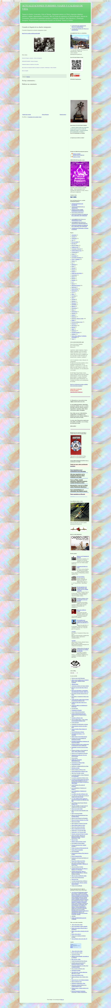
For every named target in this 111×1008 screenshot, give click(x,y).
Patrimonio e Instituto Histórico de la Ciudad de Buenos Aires (79, 985)
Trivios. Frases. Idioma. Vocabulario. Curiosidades (79, 336)
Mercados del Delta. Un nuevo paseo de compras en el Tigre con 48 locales (80, 806)
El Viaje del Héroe (80, 576)
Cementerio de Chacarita (77, 710)
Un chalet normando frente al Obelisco (79, 881)
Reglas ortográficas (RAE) (77, 952)
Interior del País (75, 289)
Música (73, 309)
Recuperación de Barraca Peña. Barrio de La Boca (80, 854)
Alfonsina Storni (75, 684)
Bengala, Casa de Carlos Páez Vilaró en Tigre (80, 688)
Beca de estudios (75, 242)
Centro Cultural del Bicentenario (78, 712)
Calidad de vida (75, 247)
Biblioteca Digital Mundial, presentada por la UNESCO (80, 957)
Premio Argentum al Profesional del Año (80, 848)
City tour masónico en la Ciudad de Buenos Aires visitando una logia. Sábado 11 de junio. (82, 588)
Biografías (74, 243)
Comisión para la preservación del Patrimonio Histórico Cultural (78, 963)
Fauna (73, 266)
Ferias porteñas (75, 758)
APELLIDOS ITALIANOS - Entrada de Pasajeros (30, 61)
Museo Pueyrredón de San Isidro (78, 827)
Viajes (73, 339)
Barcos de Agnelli (25, 70)
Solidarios (74, 334)
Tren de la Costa (75, 879)
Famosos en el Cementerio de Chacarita (83, 556)
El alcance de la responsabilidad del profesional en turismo (79, 739)
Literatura (73, 299)
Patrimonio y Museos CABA (77, 318)
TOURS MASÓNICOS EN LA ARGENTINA (78, 207)
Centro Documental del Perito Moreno (79, 961)
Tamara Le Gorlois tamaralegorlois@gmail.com (78, 154)
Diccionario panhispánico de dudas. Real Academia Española (80, 966)
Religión (73, 327)
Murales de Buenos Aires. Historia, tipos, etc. (80, 977)
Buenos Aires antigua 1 (76, 934)
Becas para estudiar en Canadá (81, 610)
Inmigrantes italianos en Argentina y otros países (30, 64)
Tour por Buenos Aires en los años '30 (79, 938)
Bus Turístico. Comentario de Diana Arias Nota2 (80, 697)
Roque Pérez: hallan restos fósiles (78, 861)
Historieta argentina (75, 768)
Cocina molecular (75, 722)
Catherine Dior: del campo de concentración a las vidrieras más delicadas (83, 649)
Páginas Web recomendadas (77, 849)
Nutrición (73, 313)
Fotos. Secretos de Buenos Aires (78, 968)
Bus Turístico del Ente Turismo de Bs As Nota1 (80, 694)
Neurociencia (74, 311)
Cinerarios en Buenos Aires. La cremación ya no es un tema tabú (82, 599)
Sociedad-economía (76, 332)
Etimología (74, 264)
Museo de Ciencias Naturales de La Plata (80, 820)
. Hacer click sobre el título (77, 924)
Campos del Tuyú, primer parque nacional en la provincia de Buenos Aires (80, 700)
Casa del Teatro (75, 708)
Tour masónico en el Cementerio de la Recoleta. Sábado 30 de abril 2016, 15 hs (82, 621)
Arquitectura (74, 238)
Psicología (74, 323)
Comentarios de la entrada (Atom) (34, 117)
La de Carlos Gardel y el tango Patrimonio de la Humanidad (80, 775)
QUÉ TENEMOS (75, 851)
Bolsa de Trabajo (75, 245)
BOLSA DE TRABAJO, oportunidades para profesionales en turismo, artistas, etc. (80, 691)
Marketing (74, 301)
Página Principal (45, 114)
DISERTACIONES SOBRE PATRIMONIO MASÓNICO (78, 210)
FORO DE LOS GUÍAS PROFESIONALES (77, 760)
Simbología (74, 330)
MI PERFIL (74, 304)
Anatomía (74, 236)
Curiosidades (74, 255)
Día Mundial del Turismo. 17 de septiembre (78, 734)
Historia (73, 276)
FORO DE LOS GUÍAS (77, 273)
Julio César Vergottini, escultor (78, 773)
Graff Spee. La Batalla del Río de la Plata (80, 766)
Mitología (73, 306)
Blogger (62, 999)
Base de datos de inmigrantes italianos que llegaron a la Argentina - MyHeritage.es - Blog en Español (39, 67)
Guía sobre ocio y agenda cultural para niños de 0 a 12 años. (79, 972)
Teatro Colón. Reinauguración (78, 877)
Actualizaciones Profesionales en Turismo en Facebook (80, 228)
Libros (73, 294)
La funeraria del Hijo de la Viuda (82, 567)
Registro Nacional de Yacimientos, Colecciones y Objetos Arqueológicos (79, 991)
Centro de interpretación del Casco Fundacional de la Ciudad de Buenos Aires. (79, 715)
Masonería (74, 302)
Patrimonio (74, 316)
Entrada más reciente (26, 114)
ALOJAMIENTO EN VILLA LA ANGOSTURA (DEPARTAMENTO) (79, 223)
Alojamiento (74, 235)
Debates (73, 261)
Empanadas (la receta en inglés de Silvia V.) (80, 748)
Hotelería (73, 280)
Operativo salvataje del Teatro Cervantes (80, 834)
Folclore (73, 271)
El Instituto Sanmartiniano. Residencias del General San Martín (80, 742)
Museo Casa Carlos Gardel (77, 808)
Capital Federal (75, 947)
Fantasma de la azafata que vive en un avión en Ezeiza (79, 755)
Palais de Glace (75, 839)
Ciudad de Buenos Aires (77, 250)
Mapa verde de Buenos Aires (77, 975)
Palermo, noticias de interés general (79, 841)
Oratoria (73, 315)
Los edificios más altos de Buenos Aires (80, 794)
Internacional (74, 290)
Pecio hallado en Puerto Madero (78, 843)
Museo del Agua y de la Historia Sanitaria (80, 980)
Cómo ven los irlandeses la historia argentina (79, 936)
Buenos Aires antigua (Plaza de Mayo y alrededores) (80, 928)
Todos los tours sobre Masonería (78, 678)
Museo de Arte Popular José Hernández (80, 818)
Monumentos (74, 308)
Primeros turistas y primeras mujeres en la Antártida (80, 988)
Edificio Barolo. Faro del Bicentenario (79, 736)
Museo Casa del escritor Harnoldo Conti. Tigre (80, 811)
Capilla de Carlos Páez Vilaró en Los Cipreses (79, 703)
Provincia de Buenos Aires (77, 322)
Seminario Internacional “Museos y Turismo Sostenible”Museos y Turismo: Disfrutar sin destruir (79, 873)
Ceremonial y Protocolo (76, 249)
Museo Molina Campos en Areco (78, 825)
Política (73, 320)
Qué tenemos (74, 325)
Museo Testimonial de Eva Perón (78, 828)
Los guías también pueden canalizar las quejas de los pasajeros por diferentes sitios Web (80, 800)
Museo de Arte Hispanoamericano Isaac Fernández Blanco (80, 816)
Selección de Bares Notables (77, 866)
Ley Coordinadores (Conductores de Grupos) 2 (79, 791)
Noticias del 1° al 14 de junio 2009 (79, 830)
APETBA (74, 916)
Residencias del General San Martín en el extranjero (80, 858)
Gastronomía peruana (76, 764)
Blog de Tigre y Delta (76, 959)
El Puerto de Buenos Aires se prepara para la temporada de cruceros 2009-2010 (80, 745)
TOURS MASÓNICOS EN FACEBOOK (77, 204)
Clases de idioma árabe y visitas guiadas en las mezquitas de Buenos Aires (80, 720)
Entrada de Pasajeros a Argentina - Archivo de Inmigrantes (32, 58)
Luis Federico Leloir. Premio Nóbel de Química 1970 (79, 803)
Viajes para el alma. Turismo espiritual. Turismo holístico (79, 883)
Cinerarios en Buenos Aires (77, 717)
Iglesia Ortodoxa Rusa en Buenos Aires (80, 771)
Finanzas (73, 269)
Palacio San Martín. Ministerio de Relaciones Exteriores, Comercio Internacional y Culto (78, 837)
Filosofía (73, 268)
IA (72, 282)
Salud (73, 329)
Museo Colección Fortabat (77, 813)
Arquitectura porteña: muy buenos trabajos (80, 686)
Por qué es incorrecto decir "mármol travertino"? (79, 845)
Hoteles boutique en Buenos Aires (78, 769)
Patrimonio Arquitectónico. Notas (78, 983)
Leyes (73, 292)
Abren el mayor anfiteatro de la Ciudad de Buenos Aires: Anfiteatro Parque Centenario (80, 681)
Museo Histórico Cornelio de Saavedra (79, 823)
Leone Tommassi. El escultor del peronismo (78, 785)
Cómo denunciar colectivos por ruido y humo (79, 726)
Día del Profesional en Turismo (78, 732)
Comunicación (74, 252)
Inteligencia (74, 287)
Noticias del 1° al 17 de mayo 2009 (79, 832)
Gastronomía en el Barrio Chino (78, 762)
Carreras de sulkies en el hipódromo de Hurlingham (79, 706)
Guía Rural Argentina (76, 970)
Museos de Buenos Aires (77, 981)
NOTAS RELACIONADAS (77, 212)
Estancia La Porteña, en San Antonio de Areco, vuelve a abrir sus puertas (80, 751)
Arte (72, 240)
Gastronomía (74, 275)
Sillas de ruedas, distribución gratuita (79, 875)
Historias (28, 76)
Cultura (73, 254)
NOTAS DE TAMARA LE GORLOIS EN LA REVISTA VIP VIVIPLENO (80, 215)
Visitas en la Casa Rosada (77, 885)
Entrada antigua (63, 114)
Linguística (74, 296)
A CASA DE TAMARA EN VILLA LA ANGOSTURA (80, 29)
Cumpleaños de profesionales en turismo (80, 724)
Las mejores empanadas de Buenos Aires (80, 777)
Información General (76, 285)
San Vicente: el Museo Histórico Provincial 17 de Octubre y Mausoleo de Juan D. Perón (80, 864)
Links (73, 297)
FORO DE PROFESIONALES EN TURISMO (79, 918)
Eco (72, 262)
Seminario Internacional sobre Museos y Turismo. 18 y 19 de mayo (80, 869)
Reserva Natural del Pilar (77, 856)
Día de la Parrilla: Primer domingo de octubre (79, 729)
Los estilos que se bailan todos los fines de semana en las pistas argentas (80, 796)
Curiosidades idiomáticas (77, 257)
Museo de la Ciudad (76, 821)
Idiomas (73, 283)
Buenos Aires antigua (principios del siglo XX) (80, 931)
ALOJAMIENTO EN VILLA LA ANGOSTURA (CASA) (79, 220)
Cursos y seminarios (76, 259)
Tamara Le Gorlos (76, 156)
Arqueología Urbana (76, 954)
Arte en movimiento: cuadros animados (79, 926)
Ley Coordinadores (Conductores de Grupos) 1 (79, 788)
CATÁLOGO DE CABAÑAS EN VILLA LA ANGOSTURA (79, 26)
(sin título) (74, 631)
